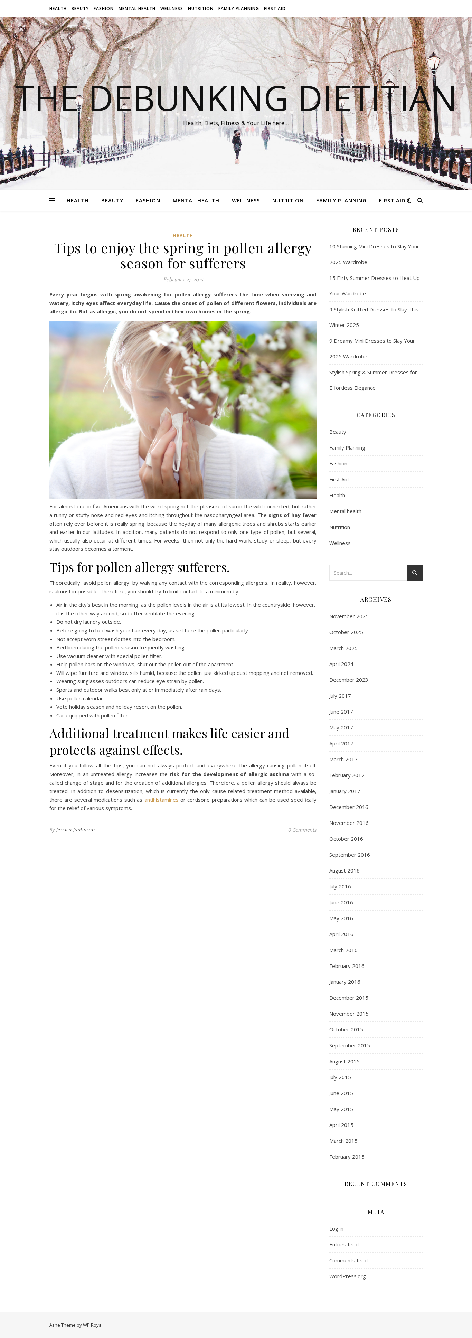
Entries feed (344, 1244)
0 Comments (302, 829)
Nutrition (201, 8)
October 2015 (346, 1029)
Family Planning (238, 8)
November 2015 (349, 1013)
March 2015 (343, 1140)
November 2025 (349, 616)
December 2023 (348, 679)
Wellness (171, 8)
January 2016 (344, 981)
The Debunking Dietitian (236, 97)
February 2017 (347, 775)
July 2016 (340, 886)
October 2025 (346, 632)
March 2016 (343, 949)
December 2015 (348, 997)
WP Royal (93, 1325)
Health (58, 8)
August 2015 (344, 1061)
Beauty (80, 8)
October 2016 (346, 838)
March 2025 (343, 647)
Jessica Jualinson (75, 829)
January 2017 (344, 791)
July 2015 (340, 1077)
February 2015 (347, 1156)
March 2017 (343, 759)
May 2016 (341, 918)
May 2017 (341, 727)
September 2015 (349, 1045)
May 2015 (341, 1108)
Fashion (104, 8)
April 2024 (341, 663)
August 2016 (344, 870)
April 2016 (341, 934)
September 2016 (349, 854)
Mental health (137, 8)
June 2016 (341, 902)
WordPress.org (347, 1276)
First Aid (275, 8)
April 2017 (341, 743)
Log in (336, 1228)
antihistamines (161, 799)
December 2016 (348, 806)
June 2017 (341, 711)
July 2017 (340, 695)
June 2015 (341, 1093)
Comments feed (348, 1260)
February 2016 (347, 965)
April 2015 (341, 1124)
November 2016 (349, 822)
